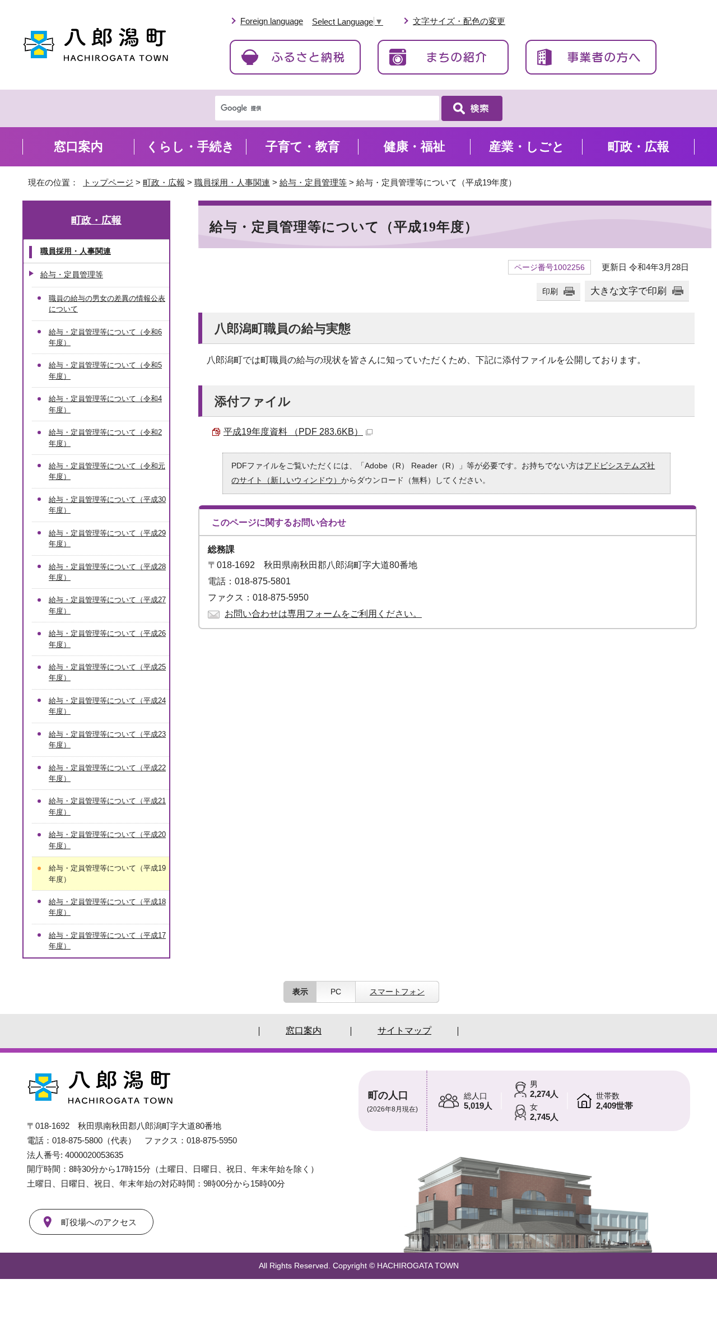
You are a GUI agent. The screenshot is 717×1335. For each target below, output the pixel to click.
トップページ (108, 182)
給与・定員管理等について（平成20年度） (107, 839)
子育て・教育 (303, 146)
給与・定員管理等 (313, 182)
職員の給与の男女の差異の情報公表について (107, 303)
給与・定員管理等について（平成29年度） (107, 538)
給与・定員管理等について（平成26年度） (107, 638)
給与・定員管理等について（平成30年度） (107, 504)
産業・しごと (527, 146)
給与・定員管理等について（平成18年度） (107, 907)
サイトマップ (404, 1030)
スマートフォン (397, 991)
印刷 (550, 291)
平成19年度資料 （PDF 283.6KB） (293, 431)
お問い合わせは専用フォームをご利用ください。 (323, 613)
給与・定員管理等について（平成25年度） (107, 672)
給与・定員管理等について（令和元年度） (107, 471)
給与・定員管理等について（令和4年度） (105, 403)
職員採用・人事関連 (232, 182)
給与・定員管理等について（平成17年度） (107, 940)
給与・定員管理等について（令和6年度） (105, 337)
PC (335, 991)
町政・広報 (164, 182)
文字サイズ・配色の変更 (459, 21)
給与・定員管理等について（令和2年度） (105, 437)
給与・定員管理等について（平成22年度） (107, 773)
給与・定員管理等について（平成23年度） (107, 739)
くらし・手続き (190, 146)
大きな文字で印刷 (628, 290)
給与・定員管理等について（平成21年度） (107, 806)
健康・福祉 (414, 146)
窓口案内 (78, 146)
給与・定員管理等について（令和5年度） (105, 370)
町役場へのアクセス (99, 1222)
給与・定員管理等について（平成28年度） (107, 572)
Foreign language (271, 21)
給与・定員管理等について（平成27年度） (107, 605)
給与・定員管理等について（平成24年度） (107, 705)
